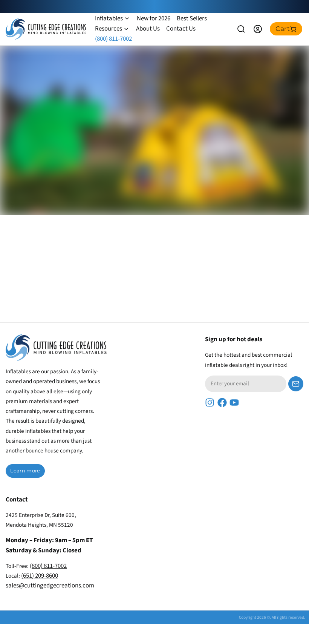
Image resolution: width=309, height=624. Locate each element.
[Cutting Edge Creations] (46, 29)
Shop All (73, 195)
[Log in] (257, 29)
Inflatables (109, 18)
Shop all (281, 270)
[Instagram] (209, 402)
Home (28, 195)
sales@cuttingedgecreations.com (50, 585)
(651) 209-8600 (39, 575)
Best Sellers (192, 18)
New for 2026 (153, 18)
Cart (282, 28)
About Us (148, 28)
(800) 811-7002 (113, 38)
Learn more (25, 471)
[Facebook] (222, 402)
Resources (108, 28)
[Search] (241, 29)
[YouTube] (234, 402)
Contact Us (181, 28)
